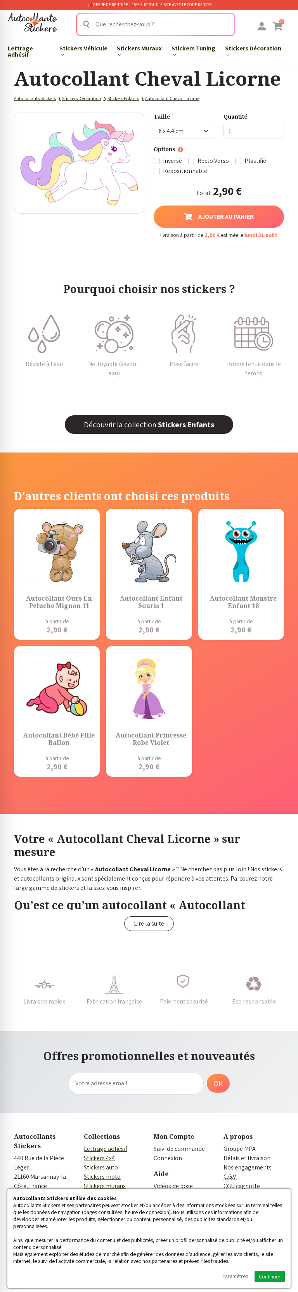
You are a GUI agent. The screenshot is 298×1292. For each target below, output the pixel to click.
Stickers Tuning (193, 48)
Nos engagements (248, 1167)
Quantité (236, 116)
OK (218, 1083)
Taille (162, 116)
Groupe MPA (240, 1149)
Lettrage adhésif (105, 1149)
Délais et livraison (247, 1158)
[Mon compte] (262, 26)
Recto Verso (213, 161)
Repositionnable (185, 171)
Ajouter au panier (226, 216)
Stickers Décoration (253, 48)
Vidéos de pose (173, 1186)
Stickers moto (102, 1177)
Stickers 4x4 (99, 1158)
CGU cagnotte (242, 1186)
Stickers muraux (105, 1186)
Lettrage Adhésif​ (20, 51)
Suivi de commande (179, 1149)
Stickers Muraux (139, 48)
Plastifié (255, 161)
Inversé (172, 161)
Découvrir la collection (149, 425)
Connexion (168, 1158)
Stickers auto (101, 1167)
